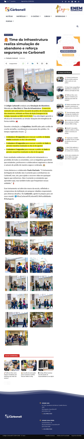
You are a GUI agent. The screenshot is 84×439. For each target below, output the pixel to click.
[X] (37, 63)
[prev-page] (5, 383)
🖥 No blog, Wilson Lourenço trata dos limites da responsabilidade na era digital (46, 374)
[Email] (42, 63)
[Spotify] (72, 1)
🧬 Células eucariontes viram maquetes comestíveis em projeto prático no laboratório (72, 106)
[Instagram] (65, 1)
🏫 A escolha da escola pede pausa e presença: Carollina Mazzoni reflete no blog (28, 374)
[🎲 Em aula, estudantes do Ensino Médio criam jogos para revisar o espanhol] (60, 156)
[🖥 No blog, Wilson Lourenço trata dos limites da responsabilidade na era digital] (46, 365)
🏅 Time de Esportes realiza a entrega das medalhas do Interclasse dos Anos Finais (72, 114)
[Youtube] (75, 1)
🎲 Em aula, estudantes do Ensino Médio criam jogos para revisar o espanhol (71, 157)
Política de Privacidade (63, 435)
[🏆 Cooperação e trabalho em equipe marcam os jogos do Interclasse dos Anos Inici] (60, 139)
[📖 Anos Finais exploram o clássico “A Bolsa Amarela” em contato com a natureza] (60, 149)
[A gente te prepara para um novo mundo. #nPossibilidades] (18, 9)
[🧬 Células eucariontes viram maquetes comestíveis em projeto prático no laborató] (60, 106)
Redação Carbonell (12, 58)
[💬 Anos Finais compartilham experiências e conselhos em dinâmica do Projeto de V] (60, 88)
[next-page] (8, 383)
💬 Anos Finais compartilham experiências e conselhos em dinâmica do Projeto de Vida (72, 89)
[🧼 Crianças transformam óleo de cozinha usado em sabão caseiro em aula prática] (60, 79)
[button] (77, 26)
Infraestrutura (8, 35)
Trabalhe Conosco (50, 435)
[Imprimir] (47, 63)
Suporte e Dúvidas (76, 435)
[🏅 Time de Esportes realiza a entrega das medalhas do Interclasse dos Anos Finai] (60, 114)
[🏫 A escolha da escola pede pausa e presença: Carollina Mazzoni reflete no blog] (29, 365)
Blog (6, 370)
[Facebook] (62, 1)
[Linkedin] (69, 1)
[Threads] (78, 1)
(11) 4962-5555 (47, 413)
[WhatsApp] (23, 63)
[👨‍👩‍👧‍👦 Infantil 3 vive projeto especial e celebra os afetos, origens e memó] (60, 129)
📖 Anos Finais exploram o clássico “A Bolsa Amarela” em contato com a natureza (72, 149)
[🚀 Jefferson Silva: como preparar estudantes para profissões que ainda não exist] (12, 365)
